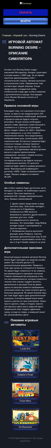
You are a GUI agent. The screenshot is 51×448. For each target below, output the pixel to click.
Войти (25, 21)
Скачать (25, 12)
